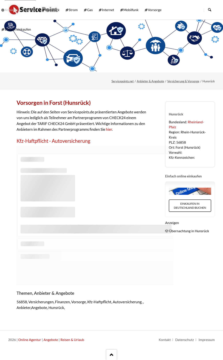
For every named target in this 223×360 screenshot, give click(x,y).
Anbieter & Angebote (150, 81)
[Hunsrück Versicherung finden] (111, 46)
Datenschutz (184, 340)
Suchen (210, 10)
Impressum (207, 340)
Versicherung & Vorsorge (183, 81)
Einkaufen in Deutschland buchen (190, 205)
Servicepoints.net (123, 81)
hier (109, 129)
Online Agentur (29, 340)
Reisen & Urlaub (72, 340)
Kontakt (165, 340)
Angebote (51, 340)
